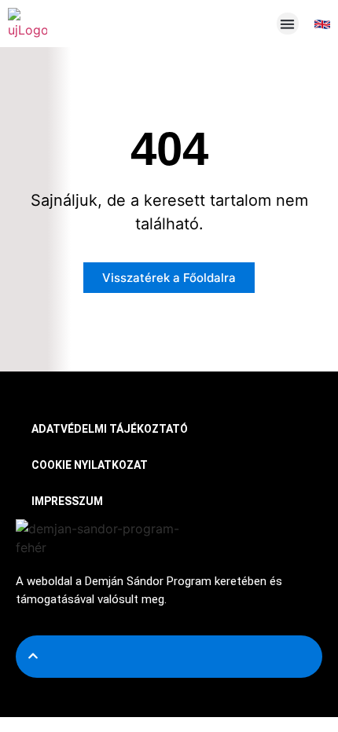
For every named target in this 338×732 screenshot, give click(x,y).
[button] (288, 24)
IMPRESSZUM (67, 501)
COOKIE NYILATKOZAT (89, 465)
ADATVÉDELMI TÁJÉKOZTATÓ (109, 429)
